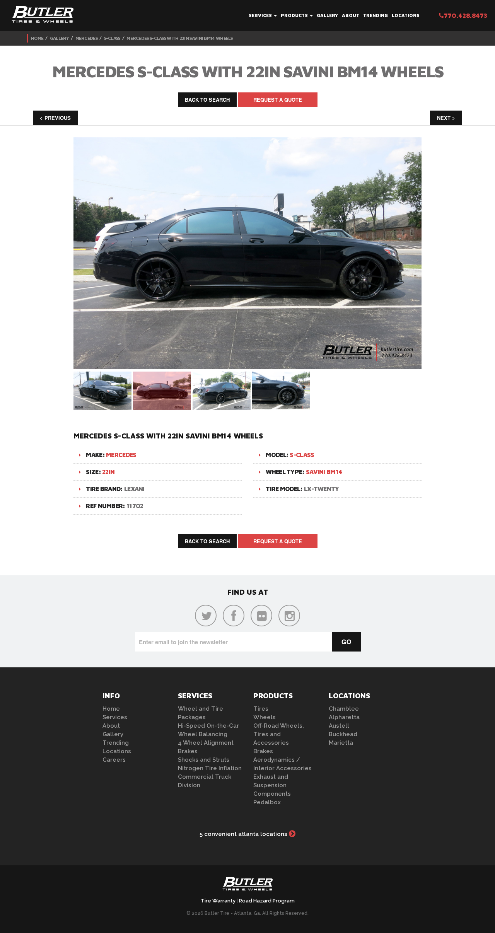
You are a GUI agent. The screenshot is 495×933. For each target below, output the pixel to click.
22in (108, 471)
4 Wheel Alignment (206, 742)
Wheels (264, 717)
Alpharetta (344, 717)
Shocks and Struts (203, 759)
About (350, 15)
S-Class (112, 38)
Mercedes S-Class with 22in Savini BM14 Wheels (179, 38)
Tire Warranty (218, 901)
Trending (375, 15)
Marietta (341, 742)
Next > (446, 117)
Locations (406, 15)
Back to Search (207, 99)
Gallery (327, 15)
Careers (114, 759)
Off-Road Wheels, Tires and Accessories (278, 734)
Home (37, 38)
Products (295, 15)
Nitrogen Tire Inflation (210, 768)
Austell (339, 725)
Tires (260, 708)
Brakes (188, 751)
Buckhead (343, 734)
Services (261, 15)
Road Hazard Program (267, 901)
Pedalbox (267, 802)
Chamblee (344, 708)
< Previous (55, 117)
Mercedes (86, 38)
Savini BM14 (324, 471)
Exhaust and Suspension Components (272, 785)
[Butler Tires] (247, 886)
